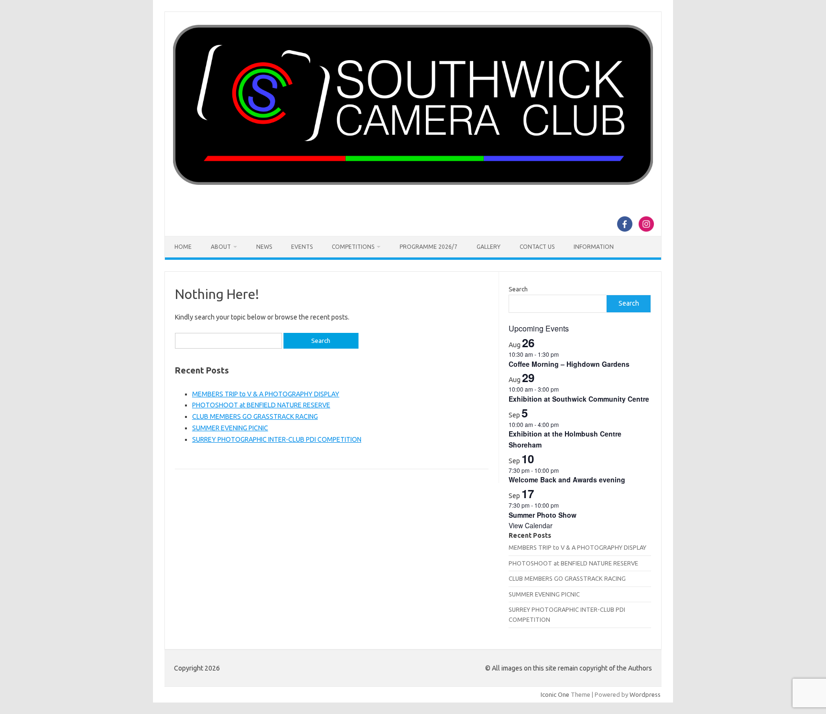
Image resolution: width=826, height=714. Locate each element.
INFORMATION (594, 247)
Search (518, 289)
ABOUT (221, 247)
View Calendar (531, 525)
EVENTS (302, 247)
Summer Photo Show (542, 515)
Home (183, 247)
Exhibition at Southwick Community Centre (579, 399)
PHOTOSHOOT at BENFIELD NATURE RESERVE (261, 405)
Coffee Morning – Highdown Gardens (569, 364)
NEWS (264, 247)
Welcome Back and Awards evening (567, 479)
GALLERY (488, 247)
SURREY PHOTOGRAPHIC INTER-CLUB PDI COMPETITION (276, 439)
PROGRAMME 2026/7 (428, 247)
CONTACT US (537, 247)
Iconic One (555, 694)
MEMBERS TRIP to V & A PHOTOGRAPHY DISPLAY (265, 394)
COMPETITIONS (353, 247)
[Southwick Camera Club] (413, 182)
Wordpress (645, 694)
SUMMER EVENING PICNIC (230, 428)
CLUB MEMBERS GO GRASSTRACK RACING (255, 416)
